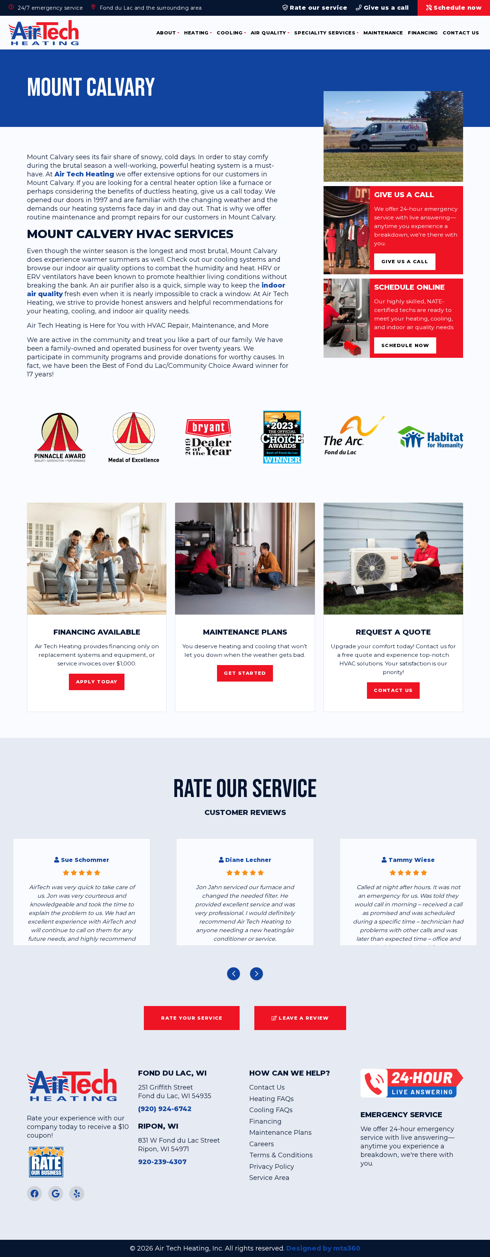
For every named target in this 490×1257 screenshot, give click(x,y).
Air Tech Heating (84, 174)
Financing (423, 32)
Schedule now (405, 345)
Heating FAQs (271, 1099)
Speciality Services (324, 32)
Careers (261, 1144)
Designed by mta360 (323, 1248)
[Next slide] (256, 973)
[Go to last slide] (233, 973)
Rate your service (191, 1018)
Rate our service (318, 7)
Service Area (269, 1178)
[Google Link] (55, 1193)
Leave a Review (303, 1018)
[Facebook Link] (34, 1193)
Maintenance (383, 32)
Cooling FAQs (271, 1110)
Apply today (97, 681)
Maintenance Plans (280, 1133)
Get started (245, 673)
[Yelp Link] (76, 1193)
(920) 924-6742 (165, 1109)
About (166, 32)
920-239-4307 (162, 1162)
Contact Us (461, 32)
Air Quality (268, 32)
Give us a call (385, 7)
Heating (196, 32)
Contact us (393, 690)
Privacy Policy (271, 1167)
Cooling (230, 32)
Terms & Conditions (281, 1155)
